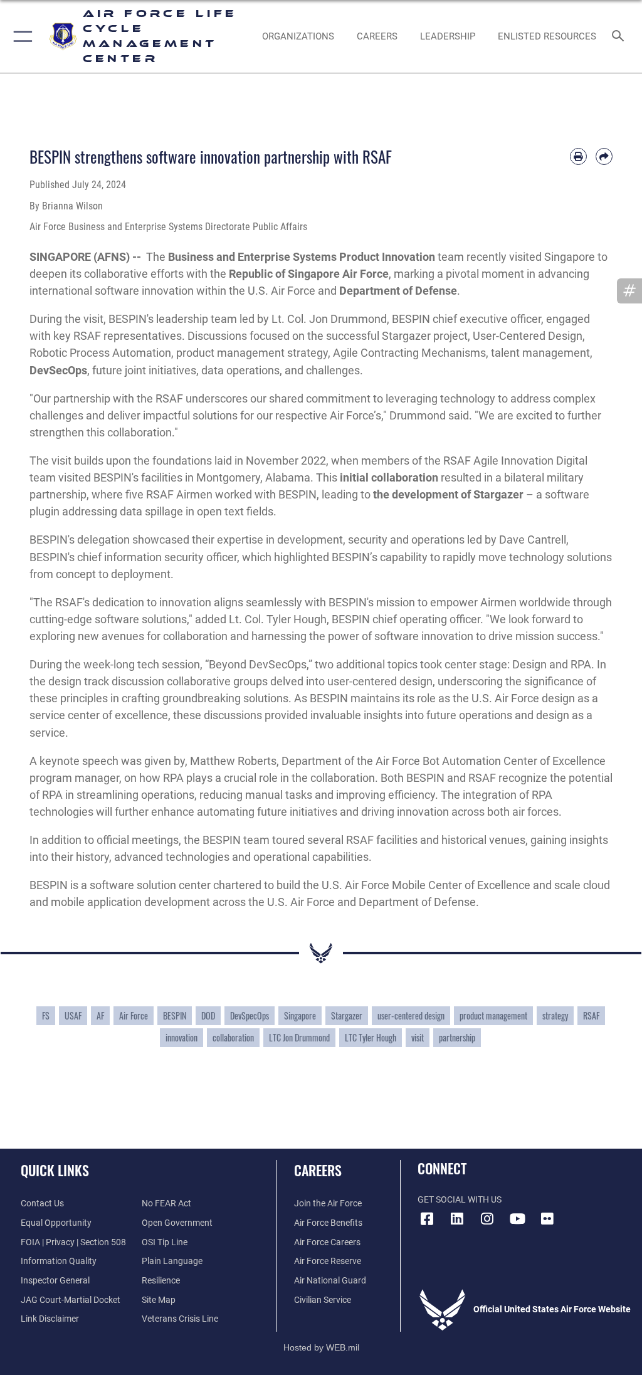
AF (100, 1015)
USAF (73, 1015)
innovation (181, 1037)
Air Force (133, 1015)
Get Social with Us (460, 1199)
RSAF (591, 1015)
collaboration (233, 1037)
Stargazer (346, 1015)
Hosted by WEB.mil (321, 1347)
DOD (208, 1015)
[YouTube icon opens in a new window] (517, 1218)
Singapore (300, 1015)
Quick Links (55, 1170)
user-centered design (411, 1015)
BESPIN (174, 1015)
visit (417, 1037)
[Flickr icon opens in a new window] (547, 1218)
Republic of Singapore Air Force (309, 273)
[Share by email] (604, 156)
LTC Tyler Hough (370, 1037)
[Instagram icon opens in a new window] (487, 1218)
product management (493, 1015)
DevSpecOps (249, 1015)
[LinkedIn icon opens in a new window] (457, 1218)
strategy (555, 1015)
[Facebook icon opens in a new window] (427, 1218)
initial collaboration (389, 477)
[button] (20, 36)
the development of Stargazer (448, 494)
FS (46, 1015)
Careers (318, 1170)
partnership (457, 1037)
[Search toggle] (620, 37)
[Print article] (578, 156)
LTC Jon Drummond (299, 1037)
